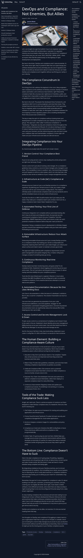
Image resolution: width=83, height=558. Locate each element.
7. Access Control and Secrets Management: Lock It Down (76, 73)
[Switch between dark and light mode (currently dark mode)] (80, 2)
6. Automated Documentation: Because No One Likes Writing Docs (76, 64)
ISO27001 (30, 535)
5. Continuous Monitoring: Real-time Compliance (76, 56)
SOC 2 (63, 532)
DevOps (41, 532)
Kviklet (65, 524)
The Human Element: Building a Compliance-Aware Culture (76, 81)
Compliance (56, 532)
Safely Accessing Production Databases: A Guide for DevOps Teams (10, 40)
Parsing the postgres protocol (9, 44)
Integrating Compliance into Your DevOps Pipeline (76, 17)
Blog (16, 2)
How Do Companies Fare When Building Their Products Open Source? (9, 52)
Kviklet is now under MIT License (10, 47)
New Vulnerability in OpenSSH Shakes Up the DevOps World (9, 17)
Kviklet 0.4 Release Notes (8, 21)
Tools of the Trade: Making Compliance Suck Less (76, 89)
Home (21, 2)
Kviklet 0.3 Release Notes (8, 30)
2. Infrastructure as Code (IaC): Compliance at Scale (76, 33)
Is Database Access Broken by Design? (9, 58)
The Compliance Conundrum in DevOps (76, 10)
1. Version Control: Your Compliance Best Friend (76, 24)
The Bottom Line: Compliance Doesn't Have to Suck (76, 96)
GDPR (24, 535)
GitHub (74, 2)
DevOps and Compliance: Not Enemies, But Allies (9, 12)
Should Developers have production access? (8, 34)
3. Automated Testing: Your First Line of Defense (76, 41)
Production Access (32, 532)
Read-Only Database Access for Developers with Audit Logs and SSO (10, 25)
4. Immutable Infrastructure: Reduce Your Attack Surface (76, 48)
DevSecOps (48, 532)
